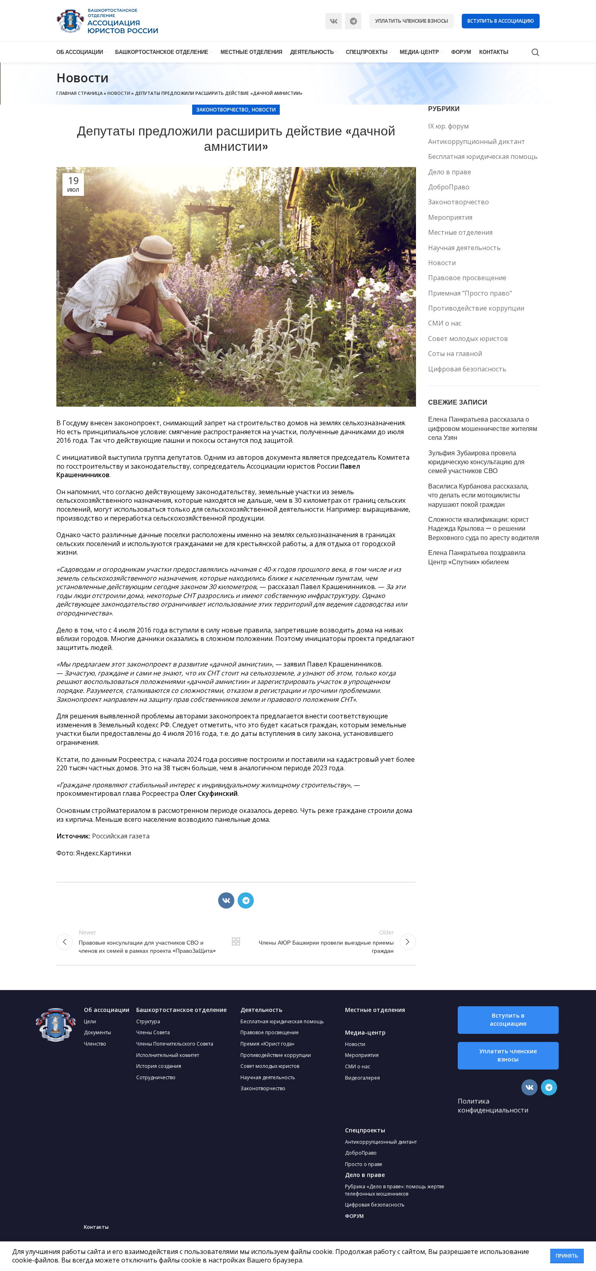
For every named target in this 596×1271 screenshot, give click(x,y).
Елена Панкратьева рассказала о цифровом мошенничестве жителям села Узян (482, 428)
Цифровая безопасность (467, 368)
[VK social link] (334, 21)
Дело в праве (449, 171)
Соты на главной (455, 353)
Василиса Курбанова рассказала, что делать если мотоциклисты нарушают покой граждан (478, 495)
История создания (158, 1066)
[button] (508, 1020)
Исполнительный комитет (167, 1055)
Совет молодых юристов (468, 338)
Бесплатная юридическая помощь (483, 156)
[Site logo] (107, 20)
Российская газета (121, 836)
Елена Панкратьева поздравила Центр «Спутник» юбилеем (476, 557)
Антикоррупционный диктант (476, 141)
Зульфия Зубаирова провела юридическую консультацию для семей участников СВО (476, 462)
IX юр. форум (448, 126)
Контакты (96, 1227)
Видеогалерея (362, 1077)
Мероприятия (450, 217)
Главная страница (79, 93)
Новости (118, 93)
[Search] (535, 52)
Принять (567, 1255)
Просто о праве (363, 1164)
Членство (95, 1043)
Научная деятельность (464, 247)
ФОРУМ (354, 1216)
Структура (148, 1021)
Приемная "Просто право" (470, 293)
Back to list (236, 942)
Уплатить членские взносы (411, 20)
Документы (97, 1032)
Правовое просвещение (467, 277)
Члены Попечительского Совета (174, 1043)
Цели (90, 1021)
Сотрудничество (156, 1077)
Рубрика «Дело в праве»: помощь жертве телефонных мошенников (394, 1190)
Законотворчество (222, 109)
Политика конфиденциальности (493, 1106)
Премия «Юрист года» (267, 1043)
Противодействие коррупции (476, 308)
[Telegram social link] (353, 21)
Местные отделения (460, 232)
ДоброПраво (449, 186)
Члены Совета (153, 1032)
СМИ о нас (444, 323)
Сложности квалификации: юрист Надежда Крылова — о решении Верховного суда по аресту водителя (483, 528)
